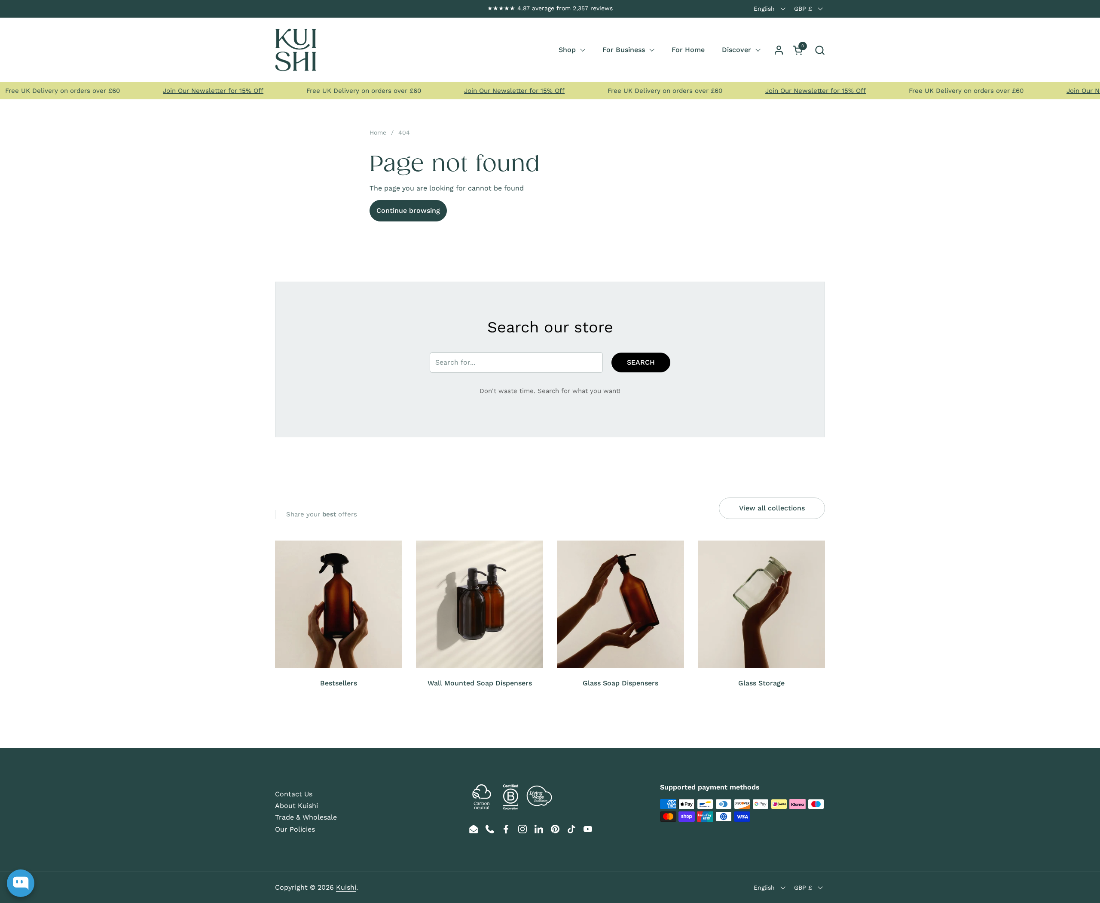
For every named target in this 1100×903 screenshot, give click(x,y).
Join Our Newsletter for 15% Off (199, 91)
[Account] (778, 50)
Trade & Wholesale (306, 817)
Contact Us (293, 794)
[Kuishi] (295, 49)
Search (641, 362)
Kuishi (346, 887)
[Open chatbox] (20, 883)
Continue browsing (408, 210)
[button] (819, 50)
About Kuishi (296, 806)
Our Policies (295, 829)
